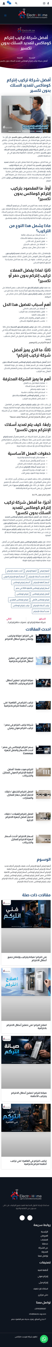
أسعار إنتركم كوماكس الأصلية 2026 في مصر (32, 588)
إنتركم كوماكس (22, 594)
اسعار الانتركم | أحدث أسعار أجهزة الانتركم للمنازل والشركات (19, 839)
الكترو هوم (42, 20)
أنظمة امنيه (43, 1270)
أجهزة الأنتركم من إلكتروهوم (40, 342)
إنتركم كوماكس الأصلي (40, 600)
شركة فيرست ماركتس (23, 1337)
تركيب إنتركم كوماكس (21, 605)
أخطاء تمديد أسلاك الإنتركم (39, 577)
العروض (44, 1236)
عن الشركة (43, 1248)
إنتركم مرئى (43, 1282)
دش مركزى (43, 1295)
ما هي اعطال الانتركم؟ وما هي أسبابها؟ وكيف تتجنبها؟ (30, 417)
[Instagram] (44, 3)
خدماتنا (45, 1244)
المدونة (44, 1252)
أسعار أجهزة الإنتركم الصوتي (14, 577)
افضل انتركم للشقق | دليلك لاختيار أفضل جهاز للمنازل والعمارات (19, 794)
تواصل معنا (43, 1256)
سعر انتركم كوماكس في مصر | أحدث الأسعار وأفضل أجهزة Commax (17, 750)
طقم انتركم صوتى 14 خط (41, 495)
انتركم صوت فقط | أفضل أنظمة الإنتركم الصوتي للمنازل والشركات (18, 772)
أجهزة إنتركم (44, 571)
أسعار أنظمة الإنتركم (41, 582)
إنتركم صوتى (43, 1276)
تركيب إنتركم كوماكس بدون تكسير (25, 137)
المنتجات (44, 1240)
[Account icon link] (4, 3)
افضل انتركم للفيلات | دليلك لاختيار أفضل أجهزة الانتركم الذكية (18, 817)
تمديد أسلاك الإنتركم (41, 611)
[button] (16, 3)
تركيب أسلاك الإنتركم (41, 605)
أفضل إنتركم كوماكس (40, 594)
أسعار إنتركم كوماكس (21, 582)
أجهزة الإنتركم (31, 571)
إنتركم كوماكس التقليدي (19, 600)
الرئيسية (44, 1231)
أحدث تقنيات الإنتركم (14, 571)
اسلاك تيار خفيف (40, 1288)
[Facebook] (48, 3)
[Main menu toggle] (5, 15)
